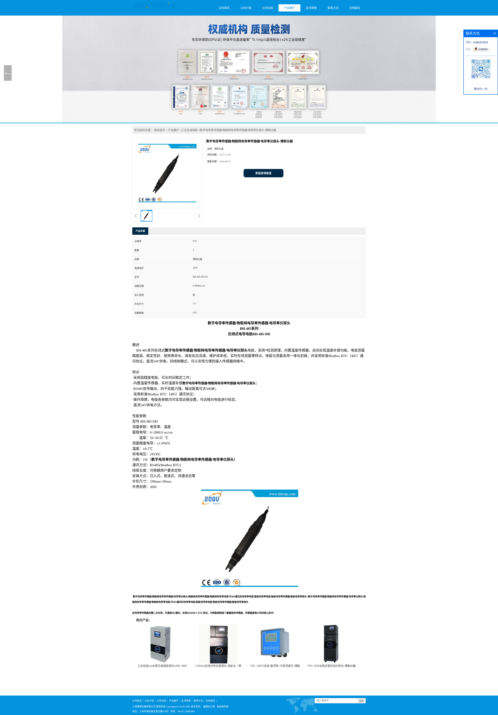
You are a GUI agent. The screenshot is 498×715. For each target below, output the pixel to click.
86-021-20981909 (186, 711)
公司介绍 (245, 7)
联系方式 (333, 7)
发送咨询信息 (263, 173)
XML (187, 706)
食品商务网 (222, 706)
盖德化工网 (209, 706)
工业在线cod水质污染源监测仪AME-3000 (162, 665)
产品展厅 (289, 7)
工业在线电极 (189, 130)
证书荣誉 (311, 7)
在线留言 (354, 7)
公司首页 (224, 7)
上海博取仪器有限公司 (144, 706)
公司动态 (267, 7)
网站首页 (159, 130)
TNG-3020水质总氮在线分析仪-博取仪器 (331, 665)
